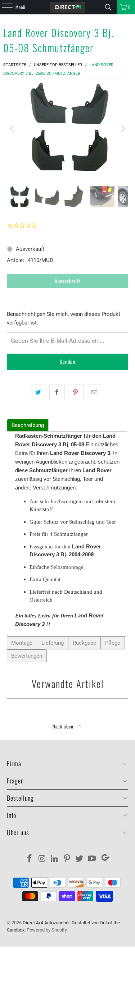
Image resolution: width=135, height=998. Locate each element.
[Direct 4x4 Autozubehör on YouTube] (92, 859)
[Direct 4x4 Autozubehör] (68, 7)
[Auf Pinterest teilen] (76, 392)
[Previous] (12, 128)
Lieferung (52, 643)
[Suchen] (108, 7)
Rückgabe (84, 643)
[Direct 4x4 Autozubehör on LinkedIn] (54, 859)
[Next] (123, 128)
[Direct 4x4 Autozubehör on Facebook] (29, 859)
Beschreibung (28, 425)
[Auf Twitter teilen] (38, 392)
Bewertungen (26, 656)
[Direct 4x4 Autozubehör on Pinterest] (67, 859)
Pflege (112, 643)
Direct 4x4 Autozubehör (46, 922)
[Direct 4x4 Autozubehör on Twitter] (79, 859)
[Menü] (3, 7)
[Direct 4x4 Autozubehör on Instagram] (42, 859)
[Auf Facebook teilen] (57, 392)
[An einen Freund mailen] (94, 392)
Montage (21, 643)
